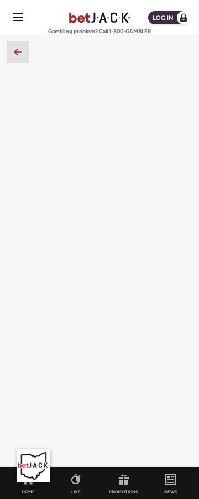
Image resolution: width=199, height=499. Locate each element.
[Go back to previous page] (18, 52)
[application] (33, 466)
